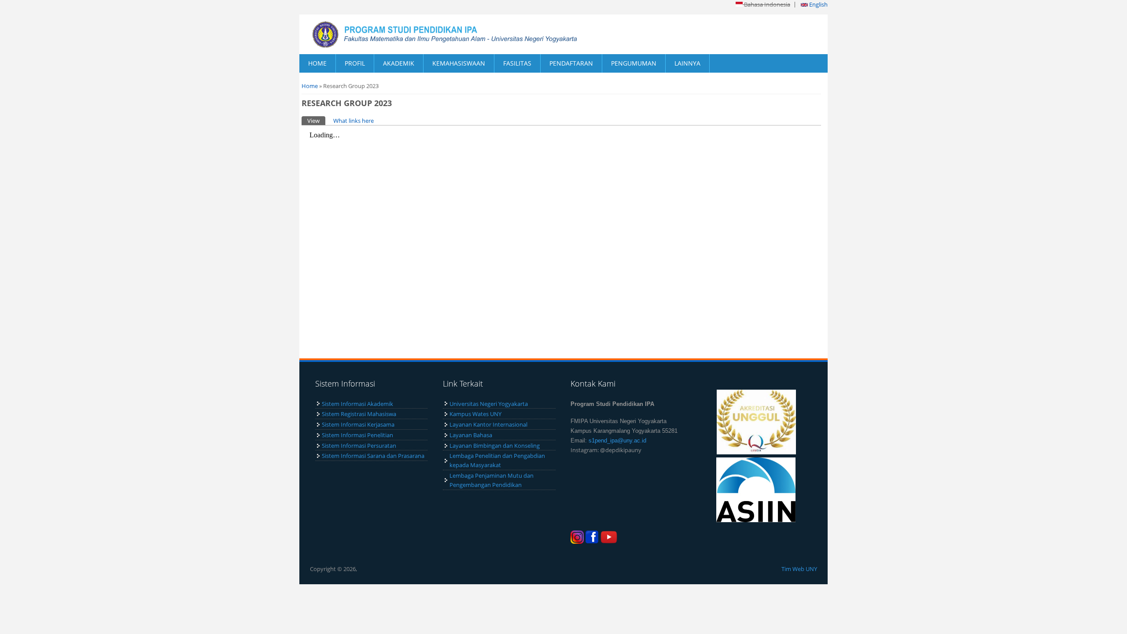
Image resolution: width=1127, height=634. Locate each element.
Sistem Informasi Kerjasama (358, 424)
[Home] (431, 34)
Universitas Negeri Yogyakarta (488, 404)
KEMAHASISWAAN (458, 63)
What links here (353, 121)
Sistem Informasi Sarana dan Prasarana (373, 456)
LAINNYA (687, 63)
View (316, 121)
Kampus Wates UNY (475, 414)
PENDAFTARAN (571, 63)
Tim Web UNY (799, 569)
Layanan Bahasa (470, 435)
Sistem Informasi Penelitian (357, 435)
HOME (317, 63)
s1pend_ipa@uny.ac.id (617, 440)
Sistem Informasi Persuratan (359, 446)
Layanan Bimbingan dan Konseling (494, 446)
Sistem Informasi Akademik (357, 404)
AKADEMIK (398, 63)
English (818, 4)
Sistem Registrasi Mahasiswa (359, 414)
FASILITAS (517, 63)
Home (310, 86)
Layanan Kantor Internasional (488, 424)
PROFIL (355, 63)
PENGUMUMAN (633, 63)
